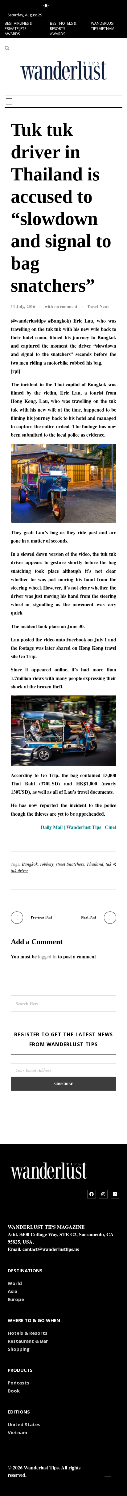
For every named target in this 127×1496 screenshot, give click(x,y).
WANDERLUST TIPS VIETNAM (103, 26)
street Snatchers (70, 864)
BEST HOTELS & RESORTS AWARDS (63, 28)
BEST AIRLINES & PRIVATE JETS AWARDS (18, 28)
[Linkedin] (115, 1194)
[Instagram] (103, 1194)
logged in (48, 956)
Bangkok (30, 864)
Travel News (98, 306)
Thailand (95, 864)
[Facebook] (91, 1194)
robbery (47, 864)
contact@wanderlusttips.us (51, 1249)
